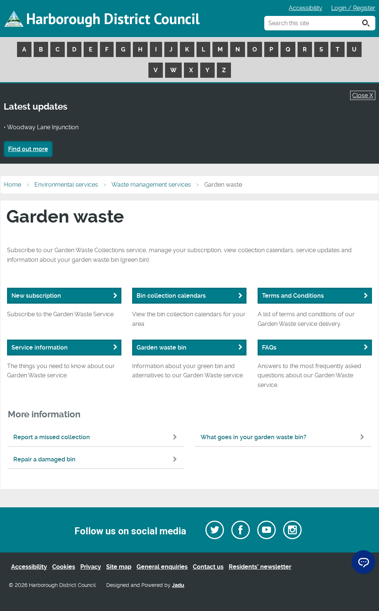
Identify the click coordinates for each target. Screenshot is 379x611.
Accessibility (305, 7)
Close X (362, 95)
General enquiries (162, 566)
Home (12, 184)
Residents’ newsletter (260, 566)
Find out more (28, 149)
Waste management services (151, 184)
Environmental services (66, 184)
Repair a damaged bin (44, 459)
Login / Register (353, 7)
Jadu (178, 585)
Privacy (90, 566)
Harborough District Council (112, 18)
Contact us (208, 566)
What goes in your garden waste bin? (253, 437)
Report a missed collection (51, 437)
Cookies (63, 566)
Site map (118, 566)
